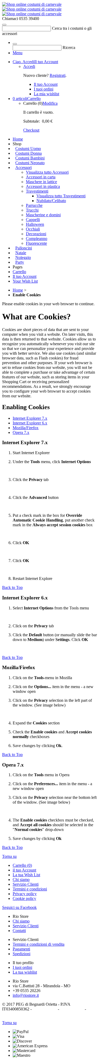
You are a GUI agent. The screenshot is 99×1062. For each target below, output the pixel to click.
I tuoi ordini (43, 89)
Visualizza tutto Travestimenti (61, 196)
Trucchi (32, 210)
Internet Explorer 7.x (30, 418)
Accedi (29, 66)
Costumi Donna (28, 153)
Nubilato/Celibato (51, 200)
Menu (17, 53)
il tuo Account (24, 870)
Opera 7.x (21, 432)
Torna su (9, 856)
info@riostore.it (26, 995)
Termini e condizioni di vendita (38, 944)
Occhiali (33, 229)
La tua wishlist (25, 972)
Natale (20, 253)
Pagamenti (21, 949)
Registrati (57, 75)
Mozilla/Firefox (26, 427)
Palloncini (23, 248)
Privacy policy (25, 893)
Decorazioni (36, 234)
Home (18, 139)
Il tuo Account (35, 61)
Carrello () (22, 865)
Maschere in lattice (41, 181)
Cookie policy (24, 898)
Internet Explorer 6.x (30, 423)
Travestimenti (37, 191)
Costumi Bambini (30, 158)
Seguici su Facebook (19, 907)
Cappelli (33, 219)
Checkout (31, 130)
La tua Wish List (26, 875)
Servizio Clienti (26, 884)
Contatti (19, 930)
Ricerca (69, 47)
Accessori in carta (40, 177)
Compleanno (36, 238)
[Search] (4, 25)
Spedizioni (21, 953)
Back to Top (12, 587)
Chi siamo (21, 879)
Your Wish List (25, 281)
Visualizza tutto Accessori (47, 172)
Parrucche (34, 205)
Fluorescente (36, 243)
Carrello (27, 98)
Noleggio (23, 257)
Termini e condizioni (30, 889)
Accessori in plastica (43, 186)
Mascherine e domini (43, 215)
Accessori (23, 167)
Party (19, 262)
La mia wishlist (46, 94)
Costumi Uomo (28, 148)
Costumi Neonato (30, 163)
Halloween (35, 224)
